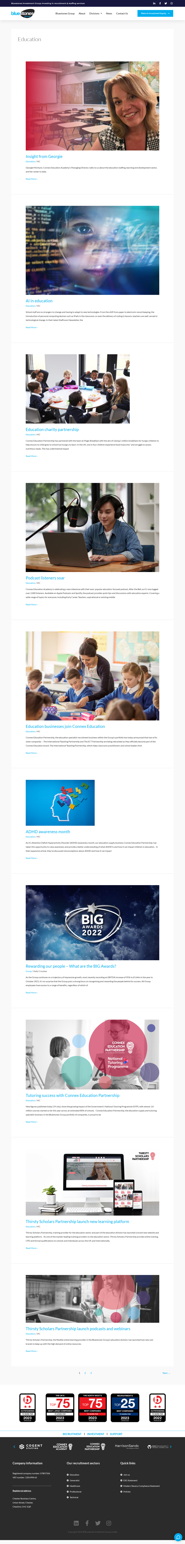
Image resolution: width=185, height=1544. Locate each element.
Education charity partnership (52, 429)
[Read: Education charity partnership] (78, 388)
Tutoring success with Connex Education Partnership (72, 1095)
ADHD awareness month (48, 831)
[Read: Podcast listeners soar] (92, 527)
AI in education (39, 300)
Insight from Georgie (44, 156)
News (109, 13)
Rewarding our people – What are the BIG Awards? (71, 966)
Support (116, 1434)
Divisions (94, 13)
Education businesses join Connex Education (65, 726)
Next (166, 1373)
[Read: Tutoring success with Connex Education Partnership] (92, 1054)
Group (29, 971)
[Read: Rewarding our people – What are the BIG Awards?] (92, 922)
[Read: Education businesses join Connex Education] (92, 675)
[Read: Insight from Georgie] (92, 105)
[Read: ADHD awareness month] (60, 802)
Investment (95, 1434)
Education (30, 161)
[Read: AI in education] (92, 250)
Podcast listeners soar (45, 577)
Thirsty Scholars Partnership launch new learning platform (77, 1221)
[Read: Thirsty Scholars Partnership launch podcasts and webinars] (92, 1298)
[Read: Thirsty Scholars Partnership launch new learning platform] (92, 1182)
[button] (14, 1446)
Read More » (31, 178)
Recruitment (72, 1434)
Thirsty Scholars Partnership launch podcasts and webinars (78, 1328)
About (82, 13)
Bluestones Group (65, 13)
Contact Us (122, 13)
